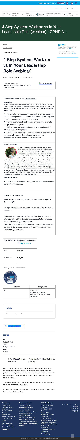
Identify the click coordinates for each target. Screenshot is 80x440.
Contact (47, 3)
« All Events (7, 48)
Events (40, 14)
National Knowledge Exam (49, 420)
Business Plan (6, 414)
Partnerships (6, 405)
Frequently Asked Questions (27, 421)
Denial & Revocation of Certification (48, 430)
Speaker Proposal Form (9, 427)
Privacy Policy (45, 434)
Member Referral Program (27, 417)
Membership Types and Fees (28, 412)
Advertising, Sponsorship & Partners (54, 14)
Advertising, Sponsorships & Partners (28, 424)
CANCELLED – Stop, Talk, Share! (16, 360)
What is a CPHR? (7, 411)
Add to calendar (14, 326)
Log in (54, 3)
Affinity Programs (24, 415)
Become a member (25, 403)
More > (70, 48)
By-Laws (4, 413)
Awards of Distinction (8, 416)
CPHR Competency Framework (47, 406)
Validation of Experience (48, 422)
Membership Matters (16, 14)
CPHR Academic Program (49, 424)
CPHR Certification (70, 14)
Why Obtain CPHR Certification (46, 410)
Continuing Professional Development (48, 426)
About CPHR (45, 413)
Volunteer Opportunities (26, 419)
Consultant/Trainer (30, 99)
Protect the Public (7, 418)
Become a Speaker (8, 425)
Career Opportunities (29, 14)
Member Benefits (24, 410)
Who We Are (5, 14)
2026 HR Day (6, 429)
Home (40, 3)
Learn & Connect (7, 423)
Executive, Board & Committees (7, 408)
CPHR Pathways (46, 418)
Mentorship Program (25, 413)
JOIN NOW (61, 3)
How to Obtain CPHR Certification (47, 415)
